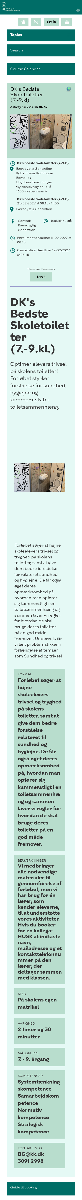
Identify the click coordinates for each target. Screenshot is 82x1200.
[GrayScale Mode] (36, 22)
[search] (41, 50)
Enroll (41, 276)
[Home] (23, 22)
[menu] (51, 21)
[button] (41, 35)
